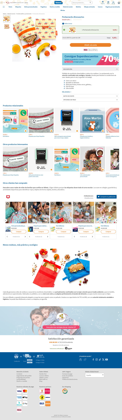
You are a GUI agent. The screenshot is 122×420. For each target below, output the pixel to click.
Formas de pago (67, 374)
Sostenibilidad (21, 379)
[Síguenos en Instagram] (96, 360)
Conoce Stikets (44, 376)
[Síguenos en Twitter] (103, 360)
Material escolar (11, 13)
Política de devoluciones (70, 379)
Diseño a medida (22, 381)
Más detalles (66, 92)
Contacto (19, 374)
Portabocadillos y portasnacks (23, 13)
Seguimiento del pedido (24, 376)
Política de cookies (66, 417)
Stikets (4, 13)
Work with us (43, 379)
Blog (40, 381)
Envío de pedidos (67, 376)
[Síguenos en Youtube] (106, 360)
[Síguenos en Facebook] (93, 360)
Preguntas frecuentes (23, 377)
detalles (26, 2)
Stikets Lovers (43, 377)
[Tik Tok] (100, 360)
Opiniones (65, 377)
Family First (42, 374)
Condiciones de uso (56, 417)
